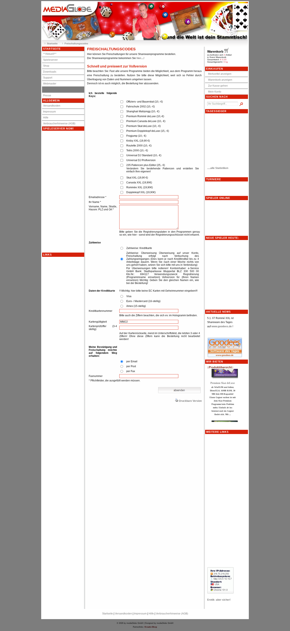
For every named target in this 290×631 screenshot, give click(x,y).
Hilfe (45, 117)
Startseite (52, 43)
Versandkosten (51, 105)
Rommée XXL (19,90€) (139, 187)
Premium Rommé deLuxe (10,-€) (145, 116)
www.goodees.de (221, 326)
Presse (47, 95)
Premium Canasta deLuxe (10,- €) (145, 121)
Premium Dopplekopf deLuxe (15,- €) (147, 130)
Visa (128, 296)
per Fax (130, 371)
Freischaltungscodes (76, 43)
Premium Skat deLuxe (222, 377)
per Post (131, 366)
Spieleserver (50, 59)
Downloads (49, 71)
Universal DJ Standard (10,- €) (143, 155)
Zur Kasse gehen (217, 85)
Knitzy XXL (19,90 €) (138, 140)
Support (47, 77)
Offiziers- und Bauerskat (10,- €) (144, 101)
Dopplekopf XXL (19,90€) (141, 192)
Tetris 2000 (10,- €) (137, 150)
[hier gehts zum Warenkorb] (226, 63)
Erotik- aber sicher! (219, 599)
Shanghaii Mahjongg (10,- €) (142, 111)
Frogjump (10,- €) (136, 135)
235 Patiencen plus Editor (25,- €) (145, 165)
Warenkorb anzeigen (219, 79)
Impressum (49, 111)
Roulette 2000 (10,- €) (139, 145)
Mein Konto (213, 91)
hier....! (140, 58)
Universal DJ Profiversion (141, 160)
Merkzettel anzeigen (218, 73)
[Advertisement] (59, 320)
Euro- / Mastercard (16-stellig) (143, 301)
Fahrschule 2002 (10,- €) (140, 106)
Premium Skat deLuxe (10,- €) (143, 126)
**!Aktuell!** (49, 53)
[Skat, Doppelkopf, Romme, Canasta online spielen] (145, 21)
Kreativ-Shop (151, 627)
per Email (131, 361)
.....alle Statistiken (217, 168)
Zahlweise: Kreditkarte (139, 248)
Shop (46, 65)
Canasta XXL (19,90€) (139, 182)
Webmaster (49, 83)
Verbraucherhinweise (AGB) (59, 123)
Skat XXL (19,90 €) (137, 177)
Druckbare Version (190, 400)
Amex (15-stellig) (136, 306)
